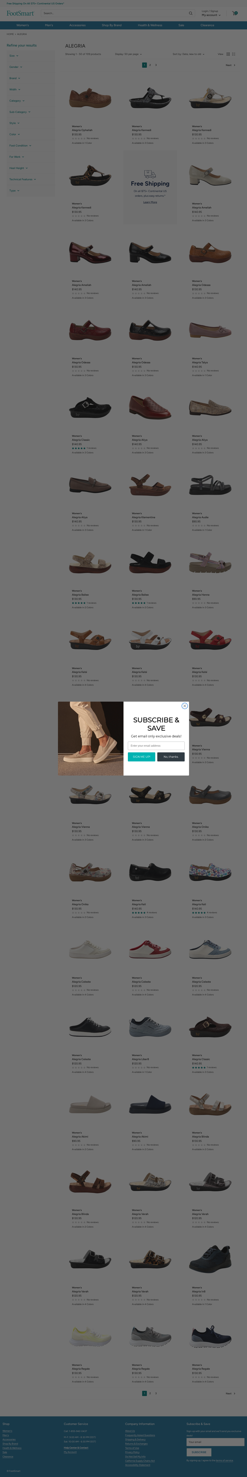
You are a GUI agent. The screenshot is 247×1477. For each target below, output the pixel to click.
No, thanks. (171, 756)
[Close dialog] (185, 706)
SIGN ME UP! (141, 756)
